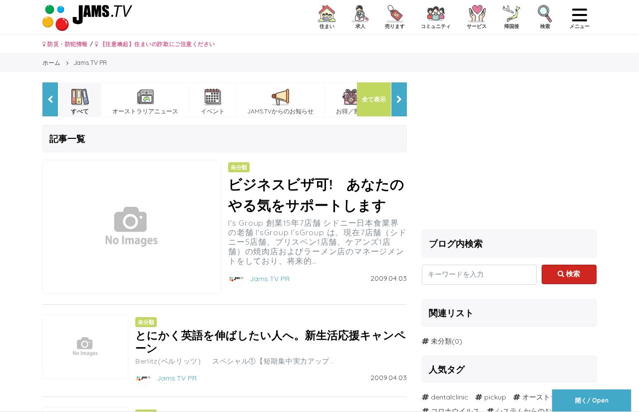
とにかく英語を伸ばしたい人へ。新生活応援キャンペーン (270, 341)
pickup (495, 397)
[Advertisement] (509, 152)
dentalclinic (449, 397)
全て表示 (374, 99)
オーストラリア (546, 397)
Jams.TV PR (270, 278)
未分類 (441, 341)
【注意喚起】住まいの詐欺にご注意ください (156, 43)
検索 (572, 274)
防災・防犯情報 (67, 43)
